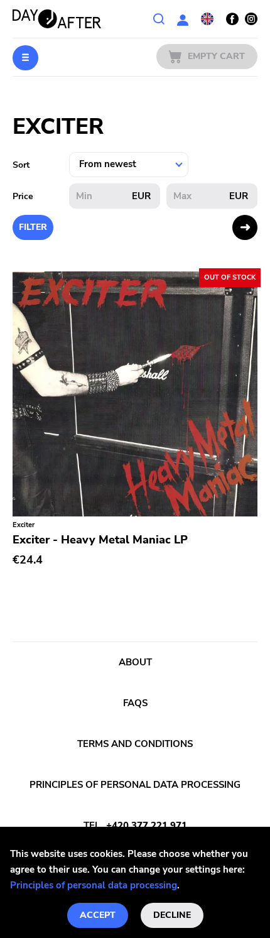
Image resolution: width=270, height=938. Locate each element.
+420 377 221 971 (146, 825)
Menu (25, 57)
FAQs (135, 703)
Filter (33, 227)
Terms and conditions (135, 744)
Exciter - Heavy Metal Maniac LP (100, 539)
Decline (172, 915)
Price (23, 196)
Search (159, 19)
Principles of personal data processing (93, 885)
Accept (98, 915)
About (135, 662)
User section (183, 19)
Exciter (24, 525)
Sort (21, 165)
